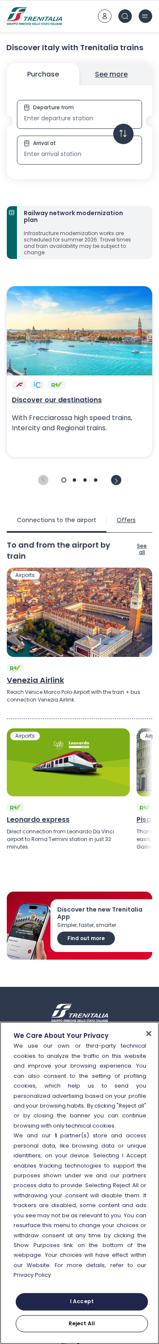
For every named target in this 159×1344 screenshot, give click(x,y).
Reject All (82, 1323)
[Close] (148, 1033)
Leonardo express (38, 819)
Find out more (86, 938)
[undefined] (43, 480)
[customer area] (105, 16)
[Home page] (34, 16)
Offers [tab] (126, 520)
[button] (79, 132)
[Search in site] (125, 16)
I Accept (82, 1301)
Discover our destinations (57, 400)
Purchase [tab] (43, 74)
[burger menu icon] (145, 16)
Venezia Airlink (35, 680)
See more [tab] (111, 74)
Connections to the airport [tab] (56, 520)
